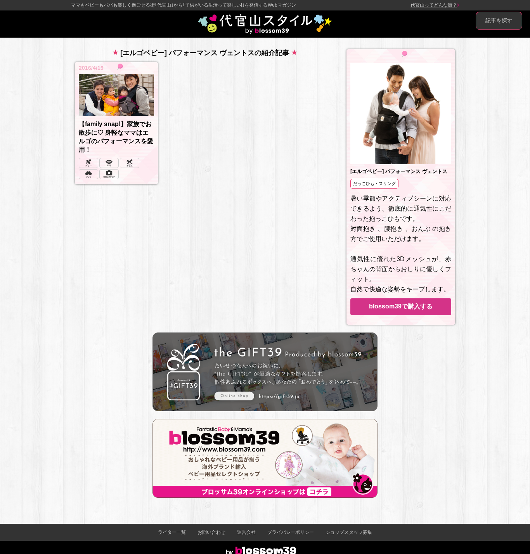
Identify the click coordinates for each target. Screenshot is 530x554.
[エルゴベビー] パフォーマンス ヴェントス (398, 171)
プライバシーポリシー (290, 532)
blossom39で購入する (401, 306)
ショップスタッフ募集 (349, 532)
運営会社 (246, 532)
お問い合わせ (211, 532)
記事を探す (499, 20)
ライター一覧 (172, 532)
